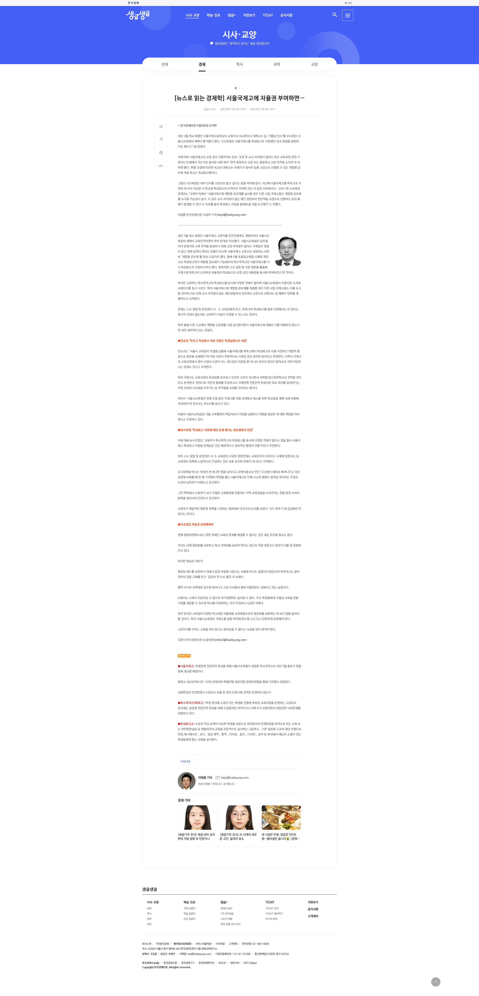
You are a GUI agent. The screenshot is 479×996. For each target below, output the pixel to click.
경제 (202, 64)
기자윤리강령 (162, 943)
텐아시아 (234, 963)
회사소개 (146, 943)
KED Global (250, 963)
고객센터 (233, 943)
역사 (239, 64)
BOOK (222, 963)
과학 (277, 64)
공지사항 (286, 15)
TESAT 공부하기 (274, 913)
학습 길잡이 (189, 913)
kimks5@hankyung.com (230, 640)
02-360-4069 (260, 943)
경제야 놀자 (226, 908)
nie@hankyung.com (199, 954)
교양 (314, 64)
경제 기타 (184, 800)
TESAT (268, 15)
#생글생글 (185, 761)
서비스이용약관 (203, 943)
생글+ (232, 15)
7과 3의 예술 (227, 913)
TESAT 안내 (272, 908)
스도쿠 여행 (226, 918)
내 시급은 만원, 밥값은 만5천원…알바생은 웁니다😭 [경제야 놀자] (281, 839)
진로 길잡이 (189, 918)
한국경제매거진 (206, 963)
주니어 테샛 (271, 918)
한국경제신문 (170, 963)
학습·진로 (213, 15)
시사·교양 (192, 15)
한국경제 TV (187, 963)
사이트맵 (220, 943)
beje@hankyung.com (231, 215)
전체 (164, 64)
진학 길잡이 (189, 908)
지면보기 (249, 15)
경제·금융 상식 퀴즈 (230, 924)
